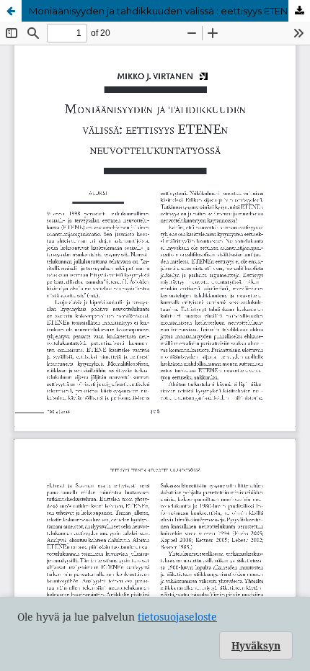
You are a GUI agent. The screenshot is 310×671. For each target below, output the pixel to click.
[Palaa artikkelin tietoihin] (11, 11)
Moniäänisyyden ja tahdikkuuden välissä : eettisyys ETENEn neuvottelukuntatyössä (169, 11)
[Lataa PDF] (299, 11)
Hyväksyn (255, 645)
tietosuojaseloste (177, 616)
